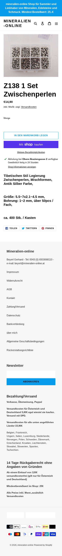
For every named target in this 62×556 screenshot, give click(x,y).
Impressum (13, 271)
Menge (7, 118)
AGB (9, 289)
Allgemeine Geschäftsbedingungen (25, 341)
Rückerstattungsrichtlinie (20, 350)
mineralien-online (17, 23)
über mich (12, 332)
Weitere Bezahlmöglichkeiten (31, 152)
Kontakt (11, 298)
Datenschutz (13, 315)
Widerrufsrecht (14, 280)
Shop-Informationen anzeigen (22, 167)
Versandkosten (29, 106)
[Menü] (56, 23)
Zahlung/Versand (16, 306)
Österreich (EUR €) (39, 515)
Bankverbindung (15, 324)
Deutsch (14, 515)
